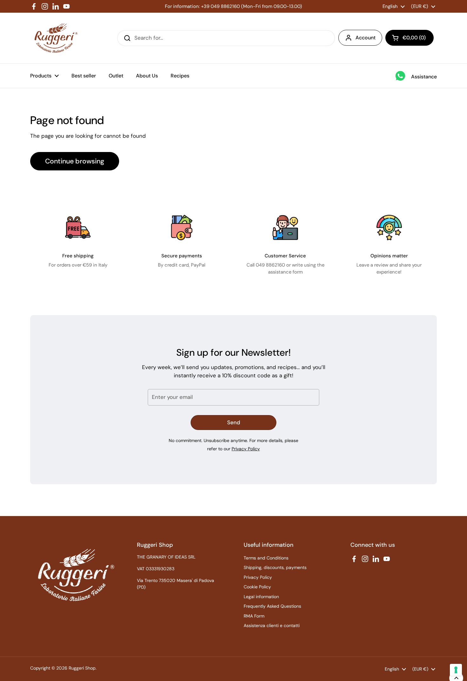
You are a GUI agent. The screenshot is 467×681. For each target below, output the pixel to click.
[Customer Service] (285, 227)
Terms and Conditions (266, 558)
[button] (409, 38)
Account (365, 37)
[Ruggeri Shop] (54, 38)
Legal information (261, 596)
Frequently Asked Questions (272, 606)
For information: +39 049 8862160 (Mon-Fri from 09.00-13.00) (233, 6)
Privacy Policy (246, 449)
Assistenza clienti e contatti (272, 625)
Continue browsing (74, 161)
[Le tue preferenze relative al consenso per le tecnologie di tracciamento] (456, 670)
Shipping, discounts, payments (275, 567)
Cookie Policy (257, 587)
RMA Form (254, 616)
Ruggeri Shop (82, 668)
